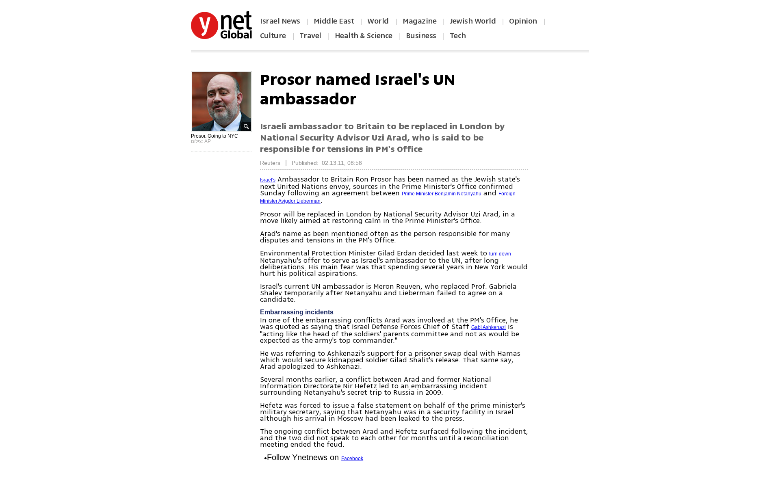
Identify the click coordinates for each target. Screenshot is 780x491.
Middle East (334, 21)
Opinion (523, 21)
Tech (458, 35)
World (378, 21)
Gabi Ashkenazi (488, 327)
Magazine (419, 21)
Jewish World (473, 21)
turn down (500, 254)
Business (421, 35)
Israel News (280, 21)
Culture (273, 35)
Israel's (267, 180)
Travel (310, 35)
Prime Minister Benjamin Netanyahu (441, 194)
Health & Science (363, 35)
